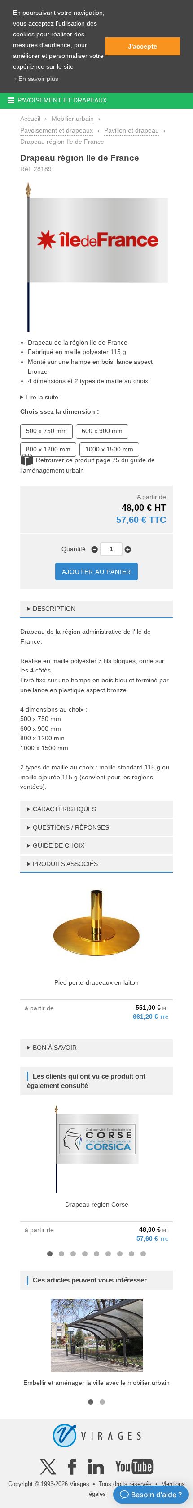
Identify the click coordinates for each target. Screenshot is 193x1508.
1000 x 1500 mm (109, 449)
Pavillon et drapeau (131, 130)
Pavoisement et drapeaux (56, 130)
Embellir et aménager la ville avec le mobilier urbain (96, 1382)
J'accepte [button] (142, 46)
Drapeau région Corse (96, 1204)
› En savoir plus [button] (36, 78)
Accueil (30, 118)
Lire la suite (42, 397)
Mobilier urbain (73, 118)
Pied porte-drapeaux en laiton (96, 982)
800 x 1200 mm (48, 449)
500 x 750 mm (46, 430)
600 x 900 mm (102, 430)
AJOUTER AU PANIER (97, 571)
